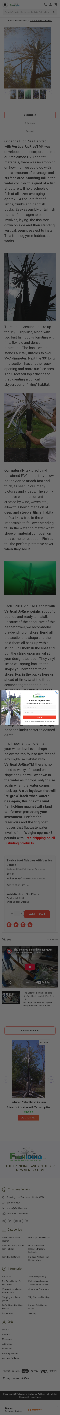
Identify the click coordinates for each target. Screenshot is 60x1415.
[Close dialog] (56, 692)
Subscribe (39, 717)
